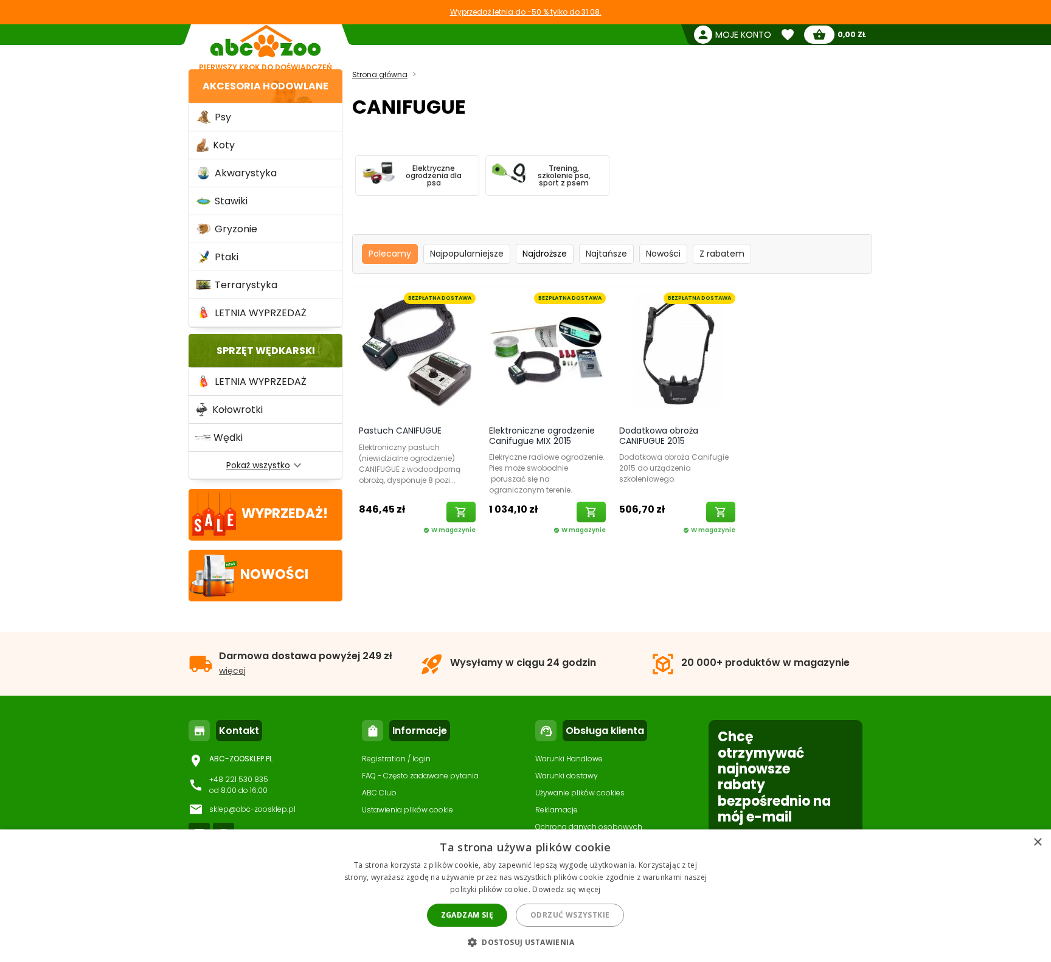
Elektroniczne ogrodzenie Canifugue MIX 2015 (542, 435)
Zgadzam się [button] (467, 915)
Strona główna (380, 74)
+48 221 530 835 (238, 779)
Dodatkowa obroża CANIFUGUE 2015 (658, 435)
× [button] (1037, 842)
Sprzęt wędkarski (266, 351)
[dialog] (525, 895)
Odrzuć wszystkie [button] (569, 915)
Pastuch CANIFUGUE (400, 430)
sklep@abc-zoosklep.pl (252, 809)
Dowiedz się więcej (566, 889)
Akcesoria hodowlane (265, 86)
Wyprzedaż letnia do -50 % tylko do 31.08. (526, 12)
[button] (525, 941)
